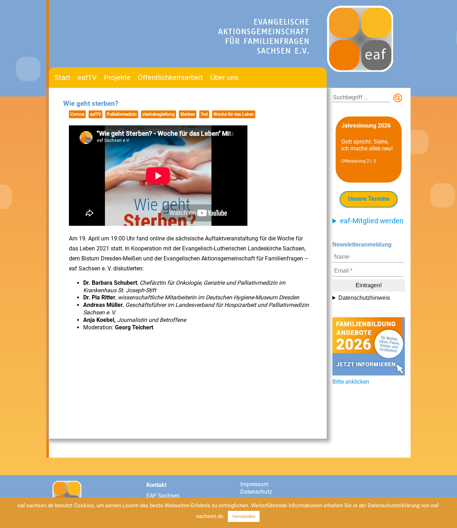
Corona (77, 114)
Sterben (187, 114)
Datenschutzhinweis (364, 298)
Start (62, 77)
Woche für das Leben (234, 114)
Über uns (224, 77)
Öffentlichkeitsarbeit (170, 77)
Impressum (254, 484)
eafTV (87, 77)
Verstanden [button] (243, 516)
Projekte (117, 77)
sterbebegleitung (158, 114)
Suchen (399, 99)
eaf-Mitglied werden (371, 220)
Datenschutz (256, 491)
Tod (204, 114)
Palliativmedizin (122, 114)
